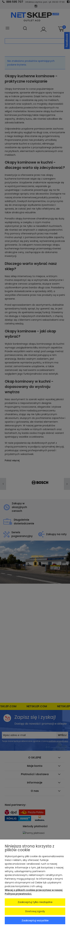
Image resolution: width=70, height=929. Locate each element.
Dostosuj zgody (35, 911)
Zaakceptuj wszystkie (35, 920)
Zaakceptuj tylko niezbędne (35, 902)
